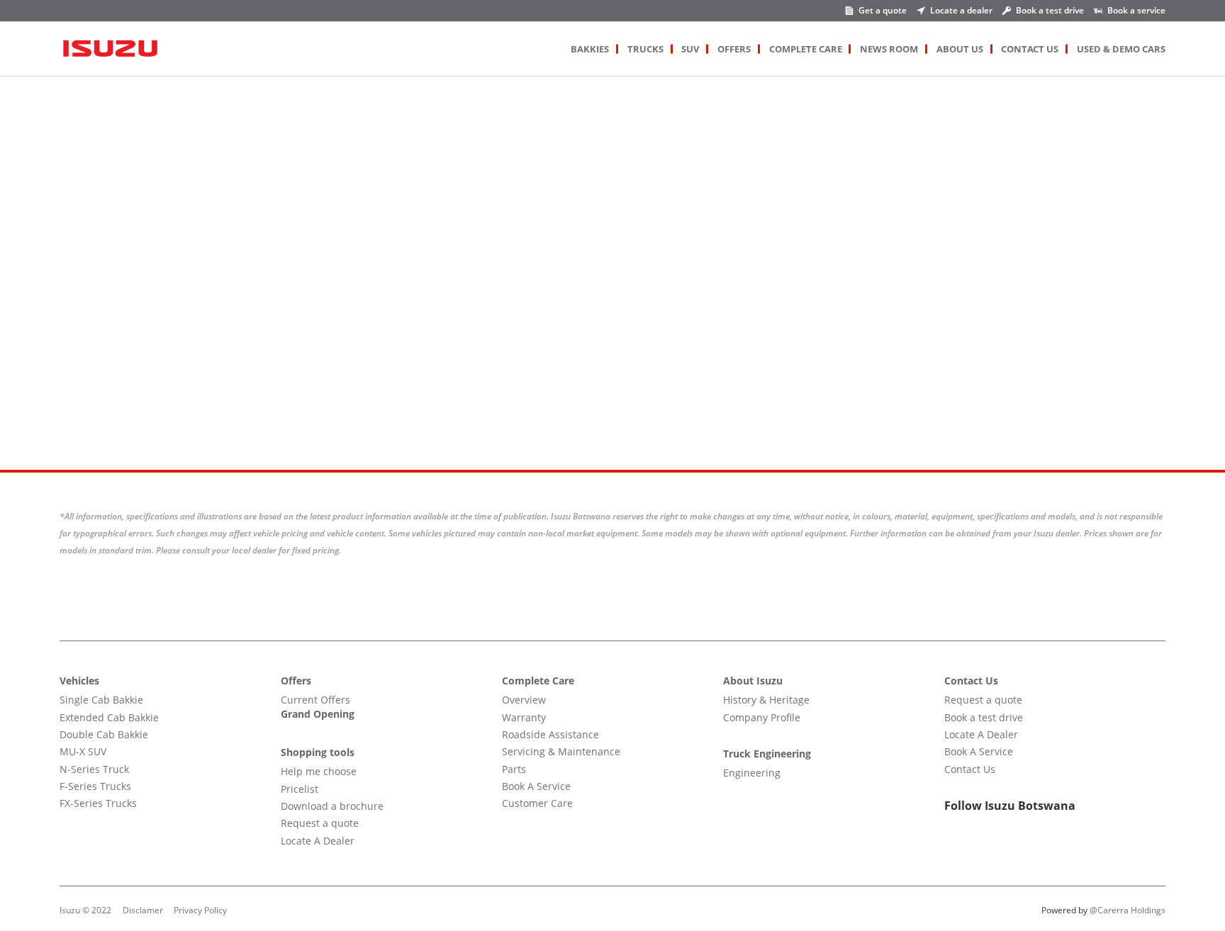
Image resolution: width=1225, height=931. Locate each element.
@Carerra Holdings (1127, 910)
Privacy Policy (200, 910)
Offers (734, 49)
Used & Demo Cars (1121, 49)
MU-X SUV (83, 751)
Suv (690, 49)
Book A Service (536, 786)
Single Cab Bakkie (101, 699)
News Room (889, 49)
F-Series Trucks (95, 786)
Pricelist (299, 789)
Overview (524, 699)
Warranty (524, 717)
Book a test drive (983, 717)
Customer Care (537, 803)
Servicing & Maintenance (561, 751)
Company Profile (761, 717)
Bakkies (590, 49)
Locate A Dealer (317, 840)
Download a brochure (332, 806)
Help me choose (319, 771)
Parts (514, 769)
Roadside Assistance (550, 734)
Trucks (645, 49)
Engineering (752, 772)
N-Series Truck (94, 769)
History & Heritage (766, 699)
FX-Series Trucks (98, 803)
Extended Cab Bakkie (109, 717)
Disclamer (143, 910)
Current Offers (315, 699)
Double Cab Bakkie (104, 734)
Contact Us (1029, 49)
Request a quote (320, 823)
